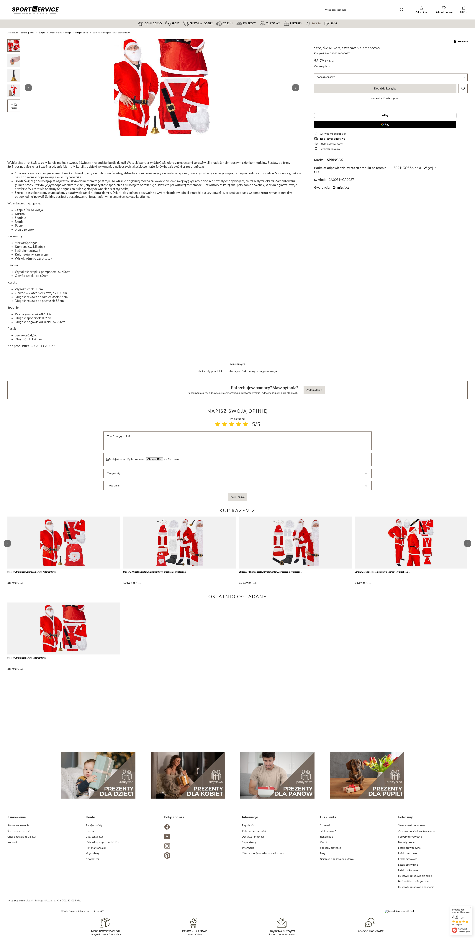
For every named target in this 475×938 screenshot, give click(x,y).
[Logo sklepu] (35, 10)
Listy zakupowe (95, 836)
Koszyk (90, 831)
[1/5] (217, 424)
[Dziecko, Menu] (235, 23)
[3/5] (231, 424)
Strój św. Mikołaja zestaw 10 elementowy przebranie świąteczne (270, 571)
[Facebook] (198, 827)
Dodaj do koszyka (385, 88)
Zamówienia (16, 817)
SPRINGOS (335, 160)
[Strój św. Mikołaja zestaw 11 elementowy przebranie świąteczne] (179, 543)
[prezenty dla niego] (277, 775)
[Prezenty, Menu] (303, 23)
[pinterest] (198, 856)
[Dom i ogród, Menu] (163, 23)
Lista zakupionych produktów (102, 842)
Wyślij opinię (237, 496)
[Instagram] (198, 846)
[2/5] (224, 424)
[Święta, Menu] (322, 23)
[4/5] (238, 424)
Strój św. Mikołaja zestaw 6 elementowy (26, 657)
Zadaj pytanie (314, 389)
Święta (42, 32)
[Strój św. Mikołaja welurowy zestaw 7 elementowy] (63, 543)
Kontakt (12, 842)
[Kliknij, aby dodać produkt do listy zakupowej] (463, 88)
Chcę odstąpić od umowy (21, 836)
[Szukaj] (402, 10)
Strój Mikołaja (81, 32)
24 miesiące (341, 187)
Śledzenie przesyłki (18, 831)
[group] (162, 87)
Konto (90, 817)
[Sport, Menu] (181, 23)
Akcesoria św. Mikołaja (60, 32)
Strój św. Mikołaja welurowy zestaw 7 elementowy (31, 571)
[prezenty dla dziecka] (98, 775)
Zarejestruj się (94, 825)
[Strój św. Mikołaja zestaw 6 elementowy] (63, 628)
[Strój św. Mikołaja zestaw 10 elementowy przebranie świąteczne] (295, 543)
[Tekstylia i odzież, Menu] (214, 23)
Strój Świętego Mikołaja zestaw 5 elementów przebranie (382, 571)
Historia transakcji (96, 847)
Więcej (428, 168)
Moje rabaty (92, 853)
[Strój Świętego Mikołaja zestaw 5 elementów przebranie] (411, 543)
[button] (28, 87)
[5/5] (245, 424)
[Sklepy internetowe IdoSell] (399, 911)
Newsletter (92, 858)
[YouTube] (198, 837)
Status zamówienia (18, 825)
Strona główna (28, 32)
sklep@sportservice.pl (20, 900)
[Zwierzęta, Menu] (258, 23)
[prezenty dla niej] (188, 775)
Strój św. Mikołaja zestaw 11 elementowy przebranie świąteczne (154, 571)
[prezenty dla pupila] (367, 775)
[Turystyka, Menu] (282, 23)
